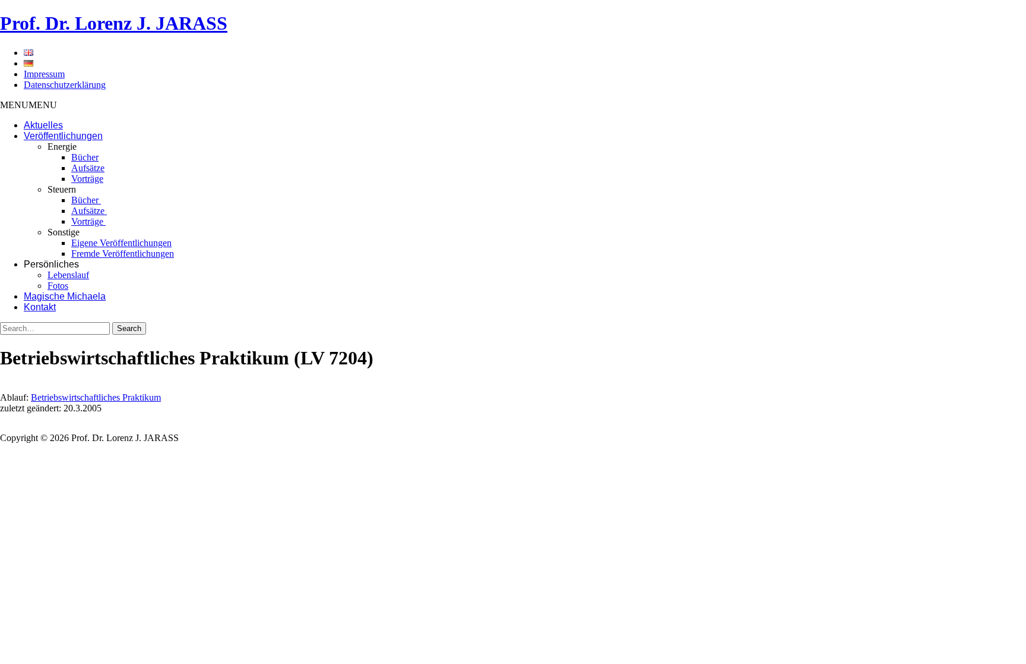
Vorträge (87, 179)
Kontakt (40, 307)
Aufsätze (87, 168)
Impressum (44, 74)
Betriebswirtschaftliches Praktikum (96, 397)
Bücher (85, 157)
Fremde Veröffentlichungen (122, 253)
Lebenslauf (68, 275)
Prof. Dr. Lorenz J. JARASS (113, 23)
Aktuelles (43, 125)
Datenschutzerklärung (65, 85)
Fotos (58, 286)
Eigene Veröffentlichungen (121, 243)
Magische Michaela (65, 296)
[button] (28, 105)
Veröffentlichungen (63, 136)
